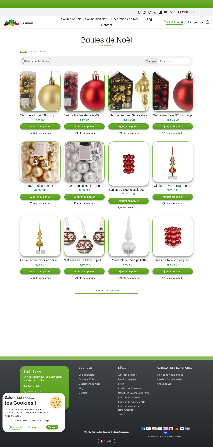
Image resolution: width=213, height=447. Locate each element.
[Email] (165, 12)
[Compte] (196, 22)
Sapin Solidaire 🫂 (174, 22)
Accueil (23, 51)
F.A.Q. (121, 383)
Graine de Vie (164, 383)
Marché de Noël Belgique (170, 374)
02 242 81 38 (34, 391)
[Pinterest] (155, 12)
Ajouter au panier (40, 126)
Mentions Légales (127, 379)
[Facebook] (139, 12)
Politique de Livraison (129, 397)
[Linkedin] (160, 12)
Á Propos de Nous (127, 374)
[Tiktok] (149, 12)
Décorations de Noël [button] (125, 19)
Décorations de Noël (89, 383)
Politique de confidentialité (131, 402)
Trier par (151, 61)
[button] (190, 22)
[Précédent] (170, 177)
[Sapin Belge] (18, 22)
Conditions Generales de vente (133, 392)
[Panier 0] (208, 22)
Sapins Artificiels (96, 19)
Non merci (15, 427)
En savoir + (34, 427)
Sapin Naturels (71, 19)
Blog (149, 19)
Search (121, 414)
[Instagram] (144, 12)
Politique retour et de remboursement (129, 408)
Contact (106, 25)
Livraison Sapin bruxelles (170, 379)
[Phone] (171, 12)
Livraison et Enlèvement (130, 388)
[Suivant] (175, 177)
